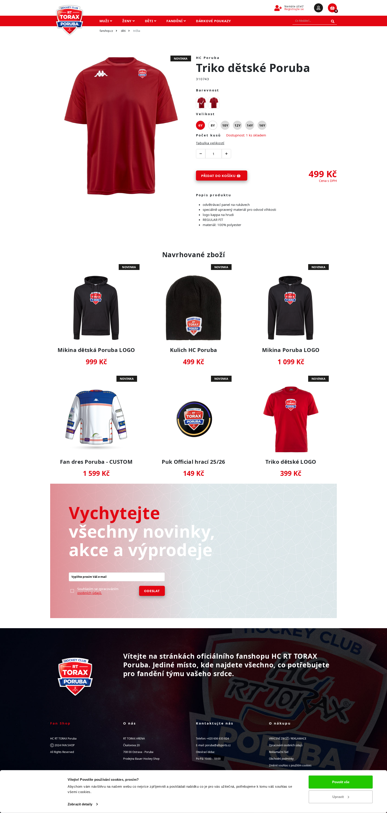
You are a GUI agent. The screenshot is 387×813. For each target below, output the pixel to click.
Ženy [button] (127, 21)
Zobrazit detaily (80, 804)
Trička (136, 31)
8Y (213, 125)
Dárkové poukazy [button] (213, 21)
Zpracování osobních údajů (285, 745)
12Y (237, 125)
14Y (250, 125)
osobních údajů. (89, 593)
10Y (225, 125)
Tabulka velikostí (210, 143)
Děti (123, 31)
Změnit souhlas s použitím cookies (290, 765)
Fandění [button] (175, 21)
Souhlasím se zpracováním (97, 591)
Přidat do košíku (219, 175)
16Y (262, 125)
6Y (200, 125)
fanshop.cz (106, 31)
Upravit (338, 796)
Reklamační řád (278, 752)
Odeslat (152, 591)
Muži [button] (104, 21)
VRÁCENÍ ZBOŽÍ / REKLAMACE (287, 738)
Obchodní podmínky (281, 759)
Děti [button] (149, 21)
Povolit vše (340, 782)
